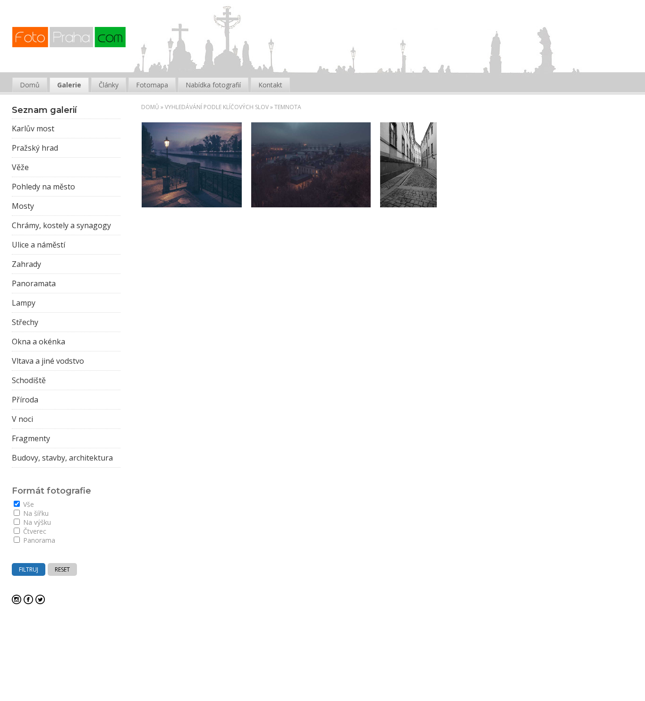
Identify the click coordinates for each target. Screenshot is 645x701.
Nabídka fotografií (213, 84)
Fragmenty (31, 438)
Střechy (25, 322)
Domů (150, 107)
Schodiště (29, 380)
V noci (22, 419)
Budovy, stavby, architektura (62, 458)
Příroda (25, 399)
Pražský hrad (35, 148)
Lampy (23, 303)
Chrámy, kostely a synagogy (61, 225)
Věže (20, 167)
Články (109, 84)
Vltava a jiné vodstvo (48, 361)
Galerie (69, 84)
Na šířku (35, 513)
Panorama (38, 540)
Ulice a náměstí (38, 244)
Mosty (23, 206)
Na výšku (36, 522)
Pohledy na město (43, 186)
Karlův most (33, 128)
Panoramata (34, 283)
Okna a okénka (38, 341)
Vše (27, 504)
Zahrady (26, 264)
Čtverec (33, 531)
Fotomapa (152, 84)
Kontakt (270, 84)
